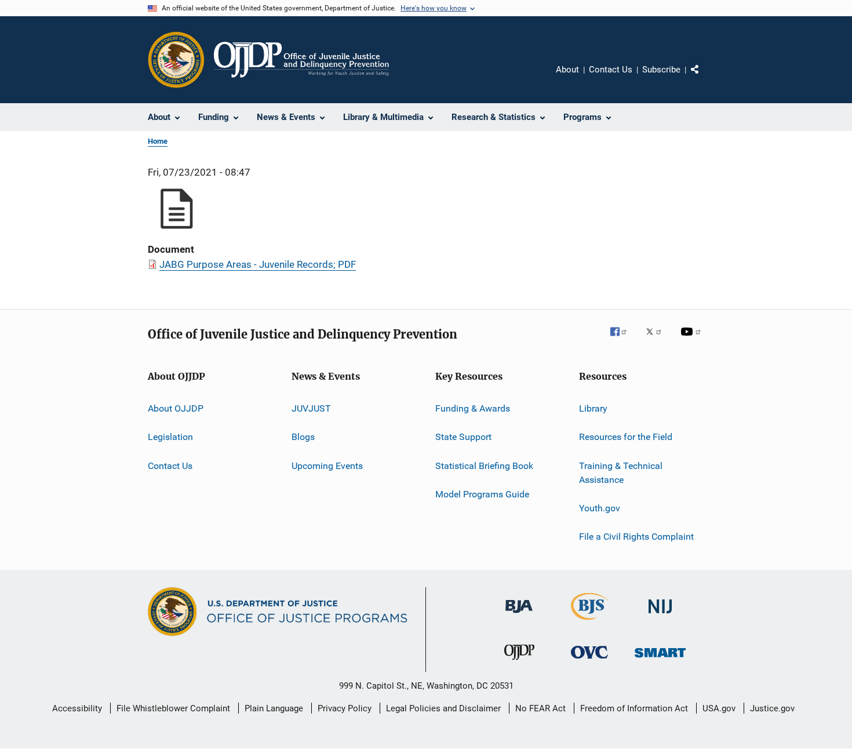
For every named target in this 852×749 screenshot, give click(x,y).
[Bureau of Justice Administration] (519, 615)
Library (593, 408)
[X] (658, 339)
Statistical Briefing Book (484, 465)
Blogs (303, 436)
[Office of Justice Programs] (176, 59)
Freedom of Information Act (634, 708)
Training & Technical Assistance (620, 472)
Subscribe (661, 69)
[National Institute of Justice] (660, 615)
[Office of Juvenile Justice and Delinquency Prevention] (519, 662)
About (567, 69)
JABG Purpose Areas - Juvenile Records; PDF (257, 264)
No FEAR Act (540, 708)
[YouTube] (692, 339)
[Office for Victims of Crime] (589, 660)
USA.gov (719, 708)
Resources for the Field (625, 436)
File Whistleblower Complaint (173, 708)
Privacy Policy (345, 708)
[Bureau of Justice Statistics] (590, 622)
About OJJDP (175, 408)
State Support (463, 436)
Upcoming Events (327, 465)
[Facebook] (623, 339)
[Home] (301, 60)
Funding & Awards (472, 408)
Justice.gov (772, 708)
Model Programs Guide (482, 494)
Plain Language (274, 708)
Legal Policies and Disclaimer (443, 708)
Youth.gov (599, 508)
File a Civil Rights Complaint (636, 536)
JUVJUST (311, 408)
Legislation (170, 436)
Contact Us (610, 69)
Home (158, 141)
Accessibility (77, 708)
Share (704, 77)
